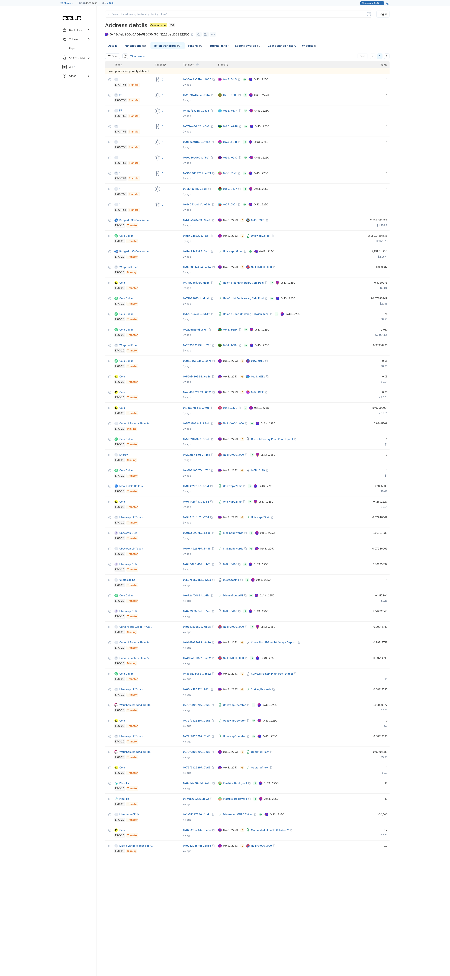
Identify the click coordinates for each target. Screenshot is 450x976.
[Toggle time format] (197, 64)
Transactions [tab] (135, 45)
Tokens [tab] (196, 45)
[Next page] (387, 56)
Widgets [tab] (309, 45)
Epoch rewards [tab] (248, 45)
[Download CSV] (125, 56)
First (362, 56)
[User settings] (388, 3)
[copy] (193, 34)
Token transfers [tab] (167, 45)
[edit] (199, 34)
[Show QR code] (206, 34)
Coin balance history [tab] (282, 45)
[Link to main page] (72, 18)
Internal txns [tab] (219, 45)
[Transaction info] (110, 79)
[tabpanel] (247, 454)
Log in (383, 14)
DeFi (370, 3)
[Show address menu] (213, 34)
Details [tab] (112, 45)
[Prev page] (372, 56)
